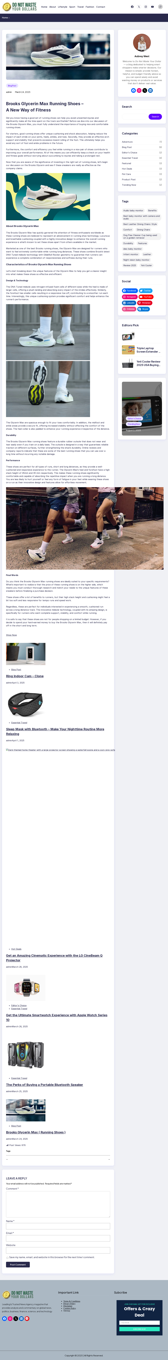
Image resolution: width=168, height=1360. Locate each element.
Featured (126, 163)
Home (6, 17)
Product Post (129, 179)
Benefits (152, 210)
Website (10, 1245)
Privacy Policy (69, 1303)
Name (10, 1221)
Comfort (127, 229)
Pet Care (126, 174)
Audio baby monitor (133, 210)
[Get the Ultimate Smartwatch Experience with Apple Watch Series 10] (25, 1000)
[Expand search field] (160, 6)
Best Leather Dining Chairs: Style (140, 224)
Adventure (127, 142)
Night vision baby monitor (136, 260)
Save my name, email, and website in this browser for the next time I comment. (52, 1257)
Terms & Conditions (71, 1301)
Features (142, 243)
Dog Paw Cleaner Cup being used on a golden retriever (140, 236)
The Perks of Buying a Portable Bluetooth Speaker (44, 1085)
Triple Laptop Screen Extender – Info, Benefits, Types (148, 353)
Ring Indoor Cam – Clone (25, 676)
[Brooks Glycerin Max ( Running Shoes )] (25, 1120)
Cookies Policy (69, 1308)
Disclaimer (67, 1306)
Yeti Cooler (146, 265)
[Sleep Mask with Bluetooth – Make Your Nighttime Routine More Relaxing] (25, 717)
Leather (147, 254)
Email (10, 1232)
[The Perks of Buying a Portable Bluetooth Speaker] (25, 1073)
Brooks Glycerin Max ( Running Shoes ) (36, 1132)
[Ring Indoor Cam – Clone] (25, 664)
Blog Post (12, 85)
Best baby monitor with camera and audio (141, 217)
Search (155, 116)
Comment (12, 1188)
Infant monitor (130, 254)
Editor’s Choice (134, 418)
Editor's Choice (19, 1005)
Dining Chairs (143, 229)
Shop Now (11, 635)
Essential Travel (19, 722)
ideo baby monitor (132, 249)
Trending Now (129, 185)
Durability (128, 243)
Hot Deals (16, 949)
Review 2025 (129, 265)
